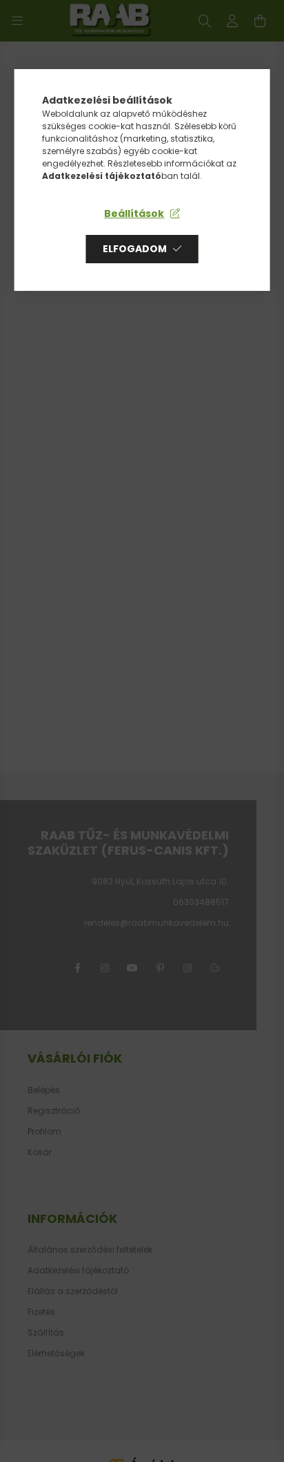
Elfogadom (135, 249)
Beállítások (134, 213)
